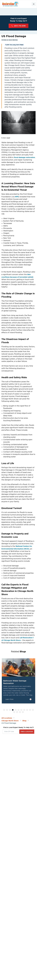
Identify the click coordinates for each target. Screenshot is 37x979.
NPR (16, 197)
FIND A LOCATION (27, 731)
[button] (4, 710)
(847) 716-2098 (20, 26)
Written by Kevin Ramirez (9, 40)
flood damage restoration (24, 157)
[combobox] (11, 731)
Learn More (9, 699)
